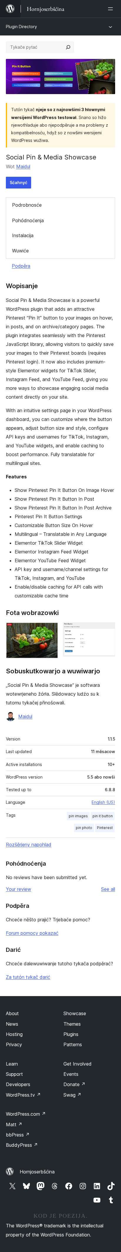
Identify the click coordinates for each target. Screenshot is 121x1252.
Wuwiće (20, 251)
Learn (12, 1064)
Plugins (70, 1034)
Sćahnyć (18, 182)
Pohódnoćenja (28, 220)
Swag (72, 1095)
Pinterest (105, 827)
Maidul (23, 166)
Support (14, 1074)
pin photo (84, 827)
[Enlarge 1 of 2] (50, 630)
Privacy (14, 1044)
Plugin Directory (21, 26)
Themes (72, 1024)
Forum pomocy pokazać (32, 933)
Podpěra (21, 266)
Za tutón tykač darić (28, 977)
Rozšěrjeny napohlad (28, 844)
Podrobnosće (27, 205)
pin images (78, 816)
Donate (74, 1084)
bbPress (18, 1135)
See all (108, 889)
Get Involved (77, 1064)
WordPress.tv (23, 1095)
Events (70, 1074)
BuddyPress (22, 1145)
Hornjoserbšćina (37, 1172)
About (12, 1013)
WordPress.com (26, 1114)
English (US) (103, 802)
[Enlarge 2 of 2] (107, 630)
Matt (14, 1124)
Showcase (74, 1013)
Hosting (14, 1034)
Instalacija (22, 235)
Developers (18, 1084)
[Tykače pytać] (68, 47)
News (12, 1024)
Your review (18, 889)
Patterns (72, 1044)
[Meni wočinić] (111, 9)
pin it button (103, 816)
